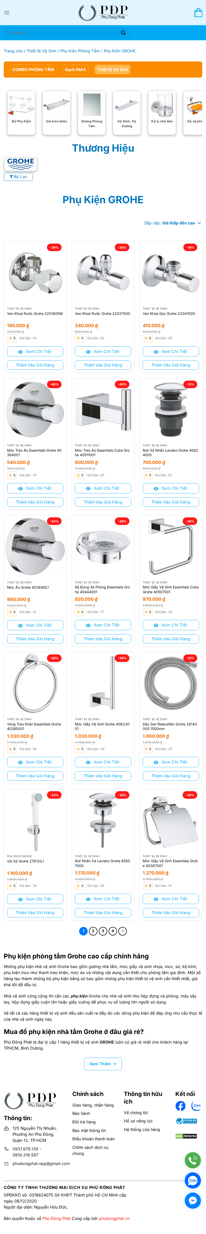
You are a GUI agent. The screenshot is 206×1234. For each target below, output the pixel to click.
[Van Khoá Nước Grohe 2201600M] (35, 272)
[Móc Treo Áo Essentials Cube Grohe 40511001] (103, 409)
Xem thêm (100, 1063)
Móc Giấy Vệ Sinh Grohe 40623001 (102, 726)
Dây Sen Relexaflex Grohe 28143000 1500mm (170, 726)
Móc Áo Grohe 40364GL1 (28, 587)
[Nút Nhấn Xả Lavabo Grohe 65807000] (103, 820)
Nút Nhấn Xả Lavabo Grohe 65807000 (102, 863)
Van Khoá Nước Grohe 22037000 (102, 313)
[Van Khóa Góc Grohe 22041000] (171, 272)
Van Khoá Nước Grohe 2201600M (35, 313)
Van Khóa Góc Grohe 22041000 (169, 313)
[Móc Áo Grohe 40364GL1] (35, 546)
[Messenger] (193, 1200)
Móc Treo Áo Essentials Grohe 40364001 (34, 452)
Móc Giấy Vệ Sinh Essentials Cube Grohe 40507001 (171, 589)
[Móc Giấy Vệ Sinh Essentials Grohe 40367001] (171, 820)
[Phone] (193, 1160)
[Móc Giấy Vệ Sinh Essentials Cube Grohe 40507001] (171, 546)
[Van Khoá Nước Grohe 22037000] (103, 272)
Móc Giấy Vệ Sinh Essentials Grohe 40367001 (170, 863)
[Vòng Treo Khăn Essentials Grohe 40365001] (35, 683)
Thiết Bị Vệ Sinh (41, 50)
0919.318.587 (25, 1154)
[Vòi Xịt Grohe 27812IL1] (35, 820)
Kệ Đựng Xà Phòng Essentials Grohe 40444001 (102, 589)
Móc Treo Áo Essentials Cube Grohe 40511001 (102, 452)
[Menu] (7, 12)
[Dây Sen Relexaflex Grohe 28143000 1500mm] (171, 683)
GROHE (107, 1042)
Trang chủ (13, 50)
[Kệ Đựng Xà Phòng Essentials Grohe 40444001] (103, 546)
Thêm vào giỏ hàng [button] (35, 365)
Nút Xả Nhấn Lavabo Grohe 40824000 (170, 452)
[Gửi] (123, 33)
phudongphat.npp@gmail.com (41, 1163)
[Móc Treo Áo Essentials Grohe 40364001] (35, 409)
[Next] (193, 112)
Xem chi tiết (38, 351)
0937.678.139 (25, 1148)
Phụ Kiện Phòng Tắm (80, 50)
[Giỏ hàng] (198, 13)
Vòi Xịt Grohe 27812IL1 (25, 861)
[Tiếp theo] (122, 931)
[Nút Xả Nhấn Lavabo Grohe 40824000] (171, 409)
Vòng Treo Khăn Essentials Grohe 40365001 (34, 726)
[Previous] (12, 112)
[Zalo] (193, 1180)
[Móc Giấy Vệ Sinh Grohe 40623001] (103, 683)
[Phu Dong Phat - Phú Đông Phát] (103, 12)
